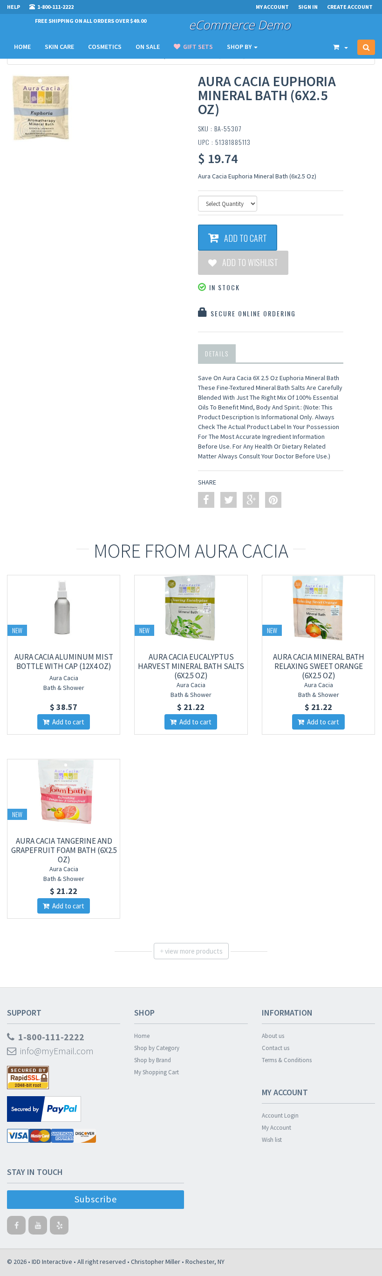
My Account (276, 1128)
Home (22, 46)
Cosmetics (105, 46)
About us (273, 1036)
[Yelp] (59, 1227)
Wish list (272, 1140)
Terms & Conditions (287, 1060)
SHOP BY (240, 46)
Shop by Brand (152, 1060)
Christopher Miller (155, 1261)
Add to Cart (242, 238)
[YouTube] (37, 1227)
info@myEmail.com (55, 1051)
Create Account (350, 6)
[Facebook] (16, 1227)
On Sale (148, 46)
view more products (191, 951)
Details (217, 353)
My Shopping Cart (156, 1072)
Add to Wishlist (247, 262)
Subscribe (96, 1199)
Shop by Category (156, 1048)
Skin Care (59, 46)
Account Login (280, 1115)
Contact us (275, 1048)
